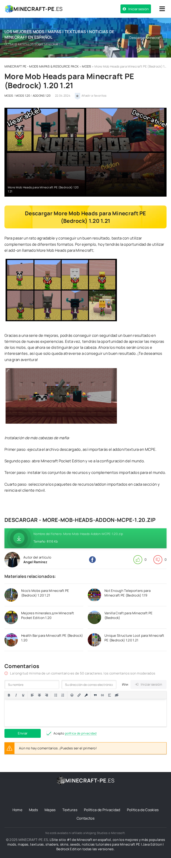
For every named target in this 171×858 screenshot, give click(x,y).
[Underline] (23, 695)
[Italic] (16, 695)
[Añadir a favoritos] (77, 95)
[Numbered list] (63, 695)
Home (17, 809)
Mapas (50, 809)
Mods (33, 809)
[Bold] (9, 695)
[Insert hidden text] (117, 695)
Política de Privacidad (102, 809)
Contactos (85, 818)
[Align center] (39, 695)
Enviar (22, 733)
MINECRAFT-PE (38, 8)
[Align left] (32, 695)
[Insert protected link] (86, 695)
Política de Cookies (143, 809)
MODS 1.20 (23, 96)
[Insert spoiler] (109, 695)
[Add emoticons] (72, 695)
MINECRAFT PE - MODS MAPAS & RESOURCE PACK (41, 66)
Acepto (75, 733)
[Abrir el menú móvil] (162, 8)
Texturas (69, 809)
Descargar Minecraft (145, 37)
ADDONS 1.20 (42, 96)
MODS (86, 66)
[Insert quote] (95, 695)
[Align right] (46, 695)
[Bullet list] (56, 695)
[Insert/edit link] (79, 695)
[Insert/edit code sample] (102, 695)
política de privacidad (81, 733)
